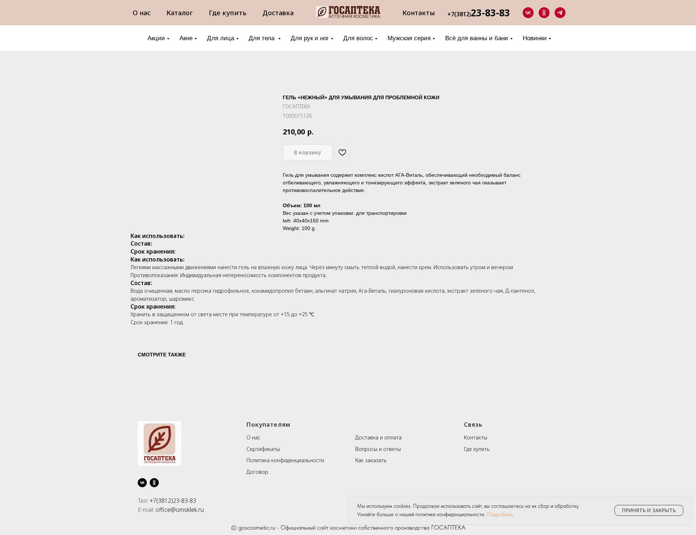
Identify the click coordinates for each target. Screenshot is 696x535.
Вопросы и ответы (378, 449)
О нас (141, 12)
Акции (156, 38)
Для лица (220, 38)
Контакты (418, 12)
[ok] (544, 12)
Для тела (262, 38)
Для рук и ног (310, 38)
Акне (185, 38)
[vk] (528, 12)
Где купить (227, 12)
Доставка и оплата (378, 437)
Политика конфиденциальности (285, 460)
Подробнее (499, 514)
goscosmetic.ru (256, 527)
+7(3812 (458, 14)
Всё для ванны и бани (476, 38)
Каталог (179, 12)
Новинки (535, 38)
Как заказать (371, 460)
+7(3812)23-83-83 (173, 501)
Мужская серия (409, 38)
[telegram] (560, 12)
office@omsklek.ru (180, 510)
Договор (257, 471)
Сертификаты (263, 449)
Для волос (358, 38)
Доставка (278, 12)
